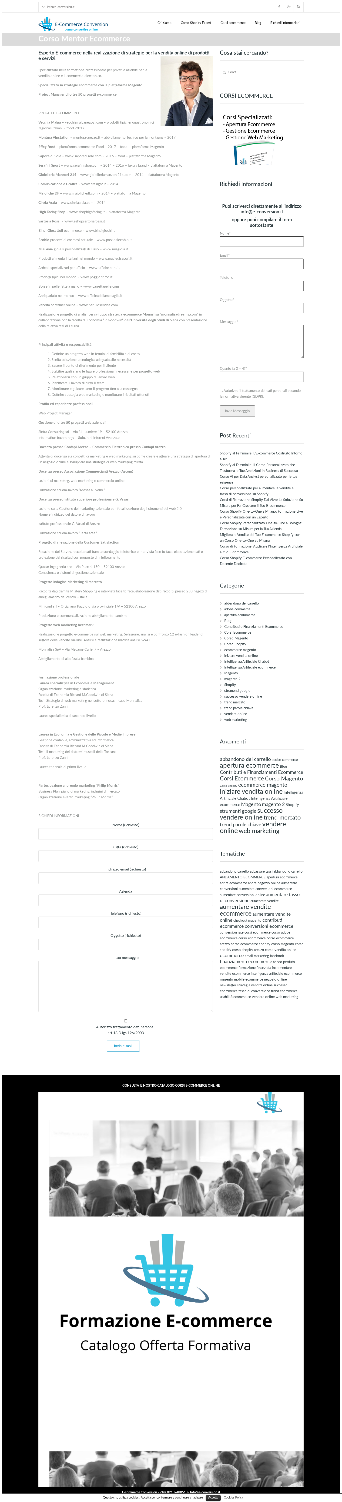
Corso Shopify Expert (196, 23)
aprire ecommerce (233, 883)
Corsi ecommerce (233, 23)
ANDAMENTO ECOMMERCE (243, 877)
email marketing (257, 956)
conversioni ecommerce (269, 926)
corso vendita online (280, 950)
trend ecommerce (284, 991)
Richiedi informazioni (285, 23)
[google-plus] (289, 7)
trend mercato (234, 702)
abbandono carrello (234, 871)
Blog (258, 23)
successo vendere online (243, 696)
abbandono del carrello (241, 603)
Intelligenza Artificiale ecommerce (250, 667)
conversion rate (232, 932)
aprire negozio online (264, 883)
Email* (225, 255)
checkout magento (247, 920)
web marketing (235, 720)
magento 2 (232, 679)
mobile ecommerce (248, 979)
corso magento (282, 944)
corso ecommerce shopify (250, 944)
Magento (231, 673)
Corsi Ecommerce (237, 632)
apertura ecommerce (239, 615)
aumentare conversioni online (242, 895)
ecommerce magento (240, 650)
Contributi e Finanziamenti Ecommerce (253, 626)
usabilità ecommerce (235, 997)
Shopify (230, 685)
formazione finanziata (254, 968)
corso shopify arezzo (248, 950)
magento (226, 979)
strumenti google (237, 690)
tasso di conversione (254, 991)
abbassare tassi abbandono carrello (276, 871)
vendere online (235, 714)
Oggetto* (227, 300)
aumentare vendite (265, 901)
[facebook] (279, 7)
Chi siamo (164, 23)
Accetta (213, 1497)
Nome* (225, 233)
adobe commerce (237, 609)
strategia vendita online (255, 985)
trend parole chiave (238, 708)
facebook (277, 956)
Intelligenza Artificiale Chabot (246, 661)
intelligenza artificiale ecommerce (276, 973)
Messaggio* (229, 322)
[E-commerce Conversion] (73, 23)
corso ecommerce (252, 938)
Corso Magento (236, 638)
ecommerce (232, 955)
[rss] (299, 7)
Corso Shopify (235, 644)
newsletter (228, 985)
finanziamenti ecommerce (246, 961)
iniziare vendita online (241, 656)
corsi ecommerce (258, 932)
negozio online (275, 979)
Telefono (226, 277)
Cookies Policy (233, 1497)
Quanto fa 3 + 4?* (233, 368)
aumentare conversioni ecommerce (265, 889)
